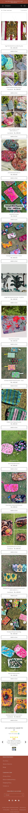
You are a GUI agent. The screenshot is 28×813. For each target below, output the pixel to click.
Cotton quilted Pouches (13, 129)
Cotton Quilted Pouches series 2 (14, 87)
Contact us (6, 786)
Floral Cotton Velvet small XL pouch (14, 505)
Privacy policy (6, 809)
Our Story (5, 760)
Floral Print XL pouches (14, 339)
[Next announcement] (25, 1)
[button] (2, 5)
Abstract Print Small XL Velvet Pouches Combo (14, 588)
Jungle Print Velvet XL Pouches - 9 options (14, 297)
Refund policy (23, 807)
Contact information (14, 811)
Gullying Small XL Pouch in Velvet (14, 255)
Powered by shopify (14, 807)
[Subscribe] (22, 795)
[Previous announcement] (2, 1)
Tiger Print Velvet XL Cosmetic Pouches (14, 46)
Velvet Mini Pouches (14, 214)
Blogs (4, 767)
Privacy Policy (7, 776)
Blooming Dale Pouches (14, 463)
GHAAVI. (7, 807)
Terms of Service (7, 764)
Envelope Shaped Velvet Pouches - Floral (14, 380)
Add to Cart (14, 51)
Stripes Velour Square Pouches (14, 422)
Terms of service (14, 809)
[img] (14, 732)
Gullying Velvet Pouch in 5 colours (14, 715)
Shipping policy (22, 809)
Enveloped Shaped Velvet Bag (14, 631)
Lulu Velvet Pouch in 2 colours (14, 546)
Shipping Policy (7, 782)
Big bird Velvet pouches (14, 673)
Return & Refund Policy (9, 779)
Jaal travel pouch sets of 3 (14, 172)
